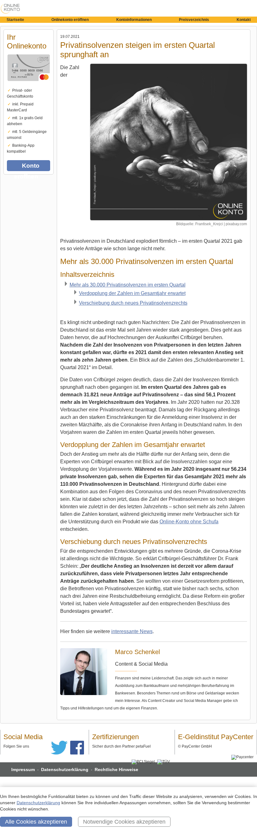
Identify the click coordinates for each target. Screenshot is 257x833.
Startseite (15, 20)
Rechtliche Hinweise (116, 769)
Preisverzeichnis (194, 20)
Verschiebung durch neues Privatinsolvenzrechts (133, 303)
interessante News (132, 631)
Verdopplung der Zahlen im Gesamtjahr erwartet (132, 293)
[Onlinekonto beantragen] (28, 85)
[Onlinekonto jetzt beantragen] (168, 142)
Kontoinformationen (134, 20)
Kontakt (244, 20)
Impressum (23, 769)
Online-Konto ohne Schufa (189, 521)
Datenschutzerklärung (64, 769)
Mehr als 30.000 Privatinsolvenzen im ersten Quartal (128, 284)
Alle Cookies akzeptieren (36, 822)
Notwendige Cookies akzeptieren (124, 822)
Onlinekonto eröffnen (70, 20)
